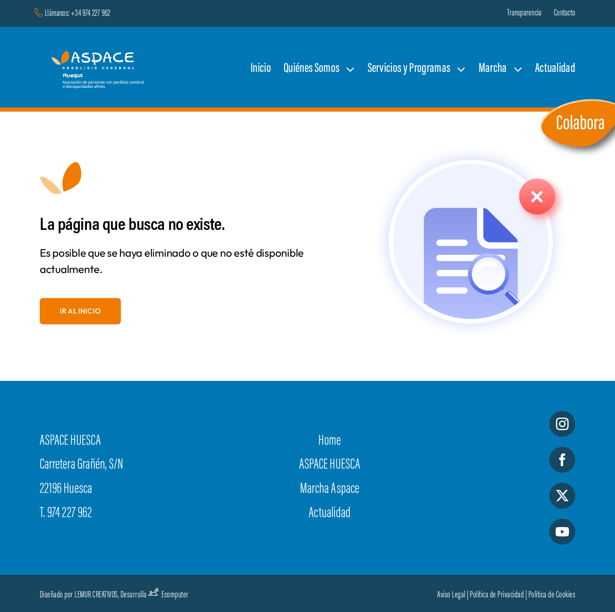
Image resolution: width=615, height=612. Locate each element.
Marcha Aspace (330, 489)
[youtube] (562, 532)
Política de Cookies (552, 595)
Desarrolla (133, 595)
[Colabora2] (577, 99)
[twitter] (562, 496)
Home (329, 441)
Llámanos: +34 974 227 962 (77, 13)
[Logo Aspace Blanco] (100, 42)
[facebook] (562, 460)
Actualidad (330, 513)
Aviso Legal (451, 595)
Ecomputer (175, 595)
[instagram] (562, 424)
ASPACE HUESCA (330, 465)
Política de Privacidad (497, 595)
